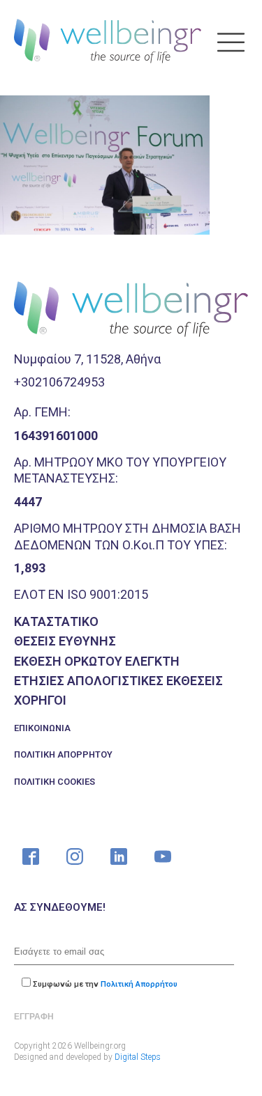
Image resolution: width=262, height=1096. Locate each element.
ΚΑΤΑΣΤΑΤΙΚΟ (56, 621)
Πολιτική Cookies (54, 781)
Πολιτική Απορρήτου (63, 754)
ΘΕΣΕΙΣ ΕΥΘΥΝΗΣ (65, 641)
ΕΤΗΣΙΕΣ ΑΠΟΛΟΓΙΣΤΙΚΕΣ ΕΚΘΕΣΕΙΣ (118, 680)
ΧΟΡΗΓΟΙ (40, 700)
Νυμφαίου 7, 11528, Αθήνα (87, 359)
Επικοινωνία (42, 728)
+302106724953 (59, 382)
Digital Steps (138, 1057)
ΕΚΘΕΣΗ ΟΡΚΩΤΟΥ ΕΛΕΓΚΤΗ (97, 661)
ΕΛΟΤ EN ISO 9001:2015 (81, 594)
